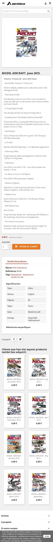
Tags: (8, 274)
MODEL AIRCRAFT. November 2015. (14, 418)
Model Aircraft (17, 277)
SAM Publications (19, 267)
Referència (11, 271)
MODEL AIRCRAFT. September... (38, 495)
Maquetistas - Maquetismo (22, 274)
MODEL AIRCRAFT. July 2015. (39, 380)
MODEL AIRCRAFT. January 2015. (14, 457)
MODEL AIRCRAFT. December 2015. (14, 380)
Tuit (20, 339)
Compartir (13, 339)
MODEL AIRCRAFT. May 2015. (38, 457)
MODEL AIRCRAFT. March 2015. (14, 495)
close (47, 536)
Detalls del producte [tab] (16, 261)
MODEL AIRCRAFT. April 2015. (39, 418)
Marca (9, 267)
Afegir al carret (26, 246)
